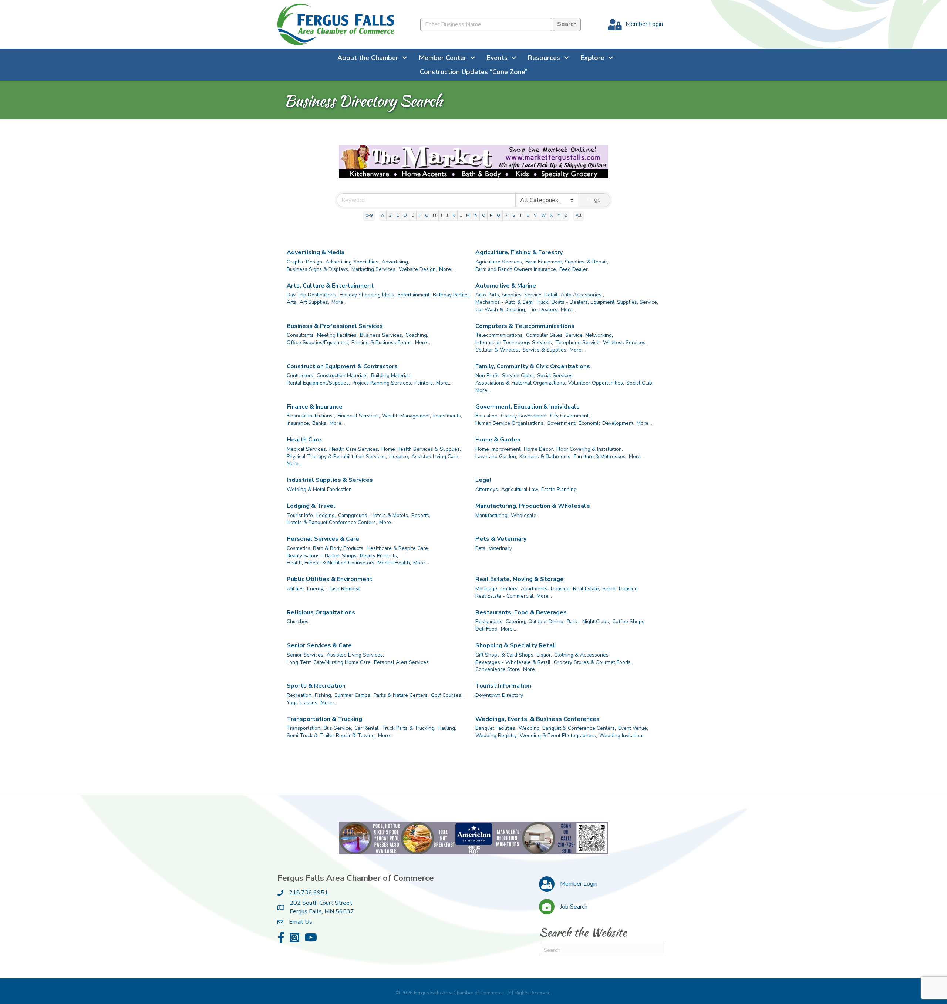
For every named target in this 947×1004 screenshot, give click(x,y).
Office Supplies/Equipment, (318, 342)
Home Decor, (539, 449)
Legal (483, 480)
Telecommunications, (499, 335)
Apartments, (535, 588)
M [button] (468, 215)
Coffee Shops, (629, 621)
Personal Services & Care (323, 539)
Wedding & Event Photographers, (558, 735)
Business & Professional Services (335, 326)
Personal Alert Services (401, 662)
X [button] (551, 215)
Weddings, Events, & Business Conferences (537, 719)
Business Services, (381, 335)
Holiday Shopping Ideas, (367, 294)
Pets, (480, 548)
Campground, (353, 515)
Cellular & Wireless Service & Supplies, (521, 349)
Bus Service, (338, 728)
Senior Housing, (620, 588)
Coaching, (416, 335)
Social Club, (639, 382)
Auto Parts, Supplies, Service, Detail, (517, 294)
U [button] (527, 215)
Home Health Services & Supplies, (421, 449)
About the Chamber (367, 57)
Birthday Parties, (451, 294)
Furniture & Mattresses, (600, 456)
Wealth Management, (406, 415)
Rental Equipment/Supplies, (318, 382)
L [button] (460, 215)
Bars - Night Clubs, (588, 621)
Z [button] (566, 215)
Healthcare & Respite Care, (398, 548)
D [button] (405, 215)
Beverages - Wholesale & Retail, (513, 662)
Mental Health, (394, 562)
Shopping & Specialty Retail (515, 645)
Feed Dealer (573, 269)
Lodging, (326, 515)
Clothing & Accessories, (582, 654)
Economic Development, (606, 423)
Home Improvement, (498, 449)
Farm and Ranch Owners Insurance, (516, 269)
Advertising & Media (315, 252)
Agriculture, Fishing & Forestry (519, 252)
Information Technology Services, (514, 342)
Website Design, (418, 269)
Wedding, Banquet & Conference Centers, (567, 728)
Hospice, (399, 456)
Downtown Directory (499, 695)
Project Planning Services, (382, 382)
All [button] (579, 215)
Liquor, (544, 654)
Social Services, (555, 375)
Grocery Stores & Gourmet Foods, (593, 662)
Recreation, (300, 695)
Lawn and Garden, (496, 456)
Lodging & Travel (311, 506)
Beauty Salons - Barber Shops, (322, 555)
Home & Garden (497, 440)
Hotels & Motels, (390, 515)
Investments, (447, 415)
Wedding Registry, (496, 735)
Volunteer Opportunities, (596, 382)
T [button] (520, 215)
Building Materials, (392, 375)
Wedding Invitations (622, 735)
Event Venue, (633, 728)
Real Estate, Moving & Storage (519, 579)
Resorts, (420, 515)
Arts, (292, 302)
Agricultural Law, (520, 489)
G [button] (426, 215)
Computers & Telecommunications (524, 326)
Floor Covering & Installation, (589, 449)
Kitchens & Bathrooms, (545, 456)
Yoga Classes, (303, 702)
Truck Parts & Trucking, (408, 728)
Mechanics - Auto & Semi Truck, (512, 302)
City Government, (570, 415)
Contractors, (300, 375)
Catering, (516, 621)
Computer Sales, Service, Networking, (569, 335)
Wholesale (523, 515)
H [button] (434, 215)
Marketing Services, (374, 269)
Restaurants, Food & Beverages (521, 612)
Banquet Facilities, (495, 728)
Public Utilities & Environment (330, 579)
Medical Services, (307, 449)
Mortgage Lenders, (497, 588)
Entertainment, (414, 294)
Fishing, (323, 695)
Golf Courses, (446, 695)
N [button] (476, 215)
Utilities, (296, 588)
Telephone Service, (578, 342)
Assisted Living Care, (435, 456)
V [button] (535, 215)
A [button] (382, 215)
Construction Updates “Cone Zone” (474, 71)
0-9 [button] (369, 215)
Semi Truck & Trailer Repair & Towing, (331, 735)
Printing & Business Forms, (382, 342)
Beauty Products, (379, 555)
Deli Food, (487, 628)
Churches (298, 621)
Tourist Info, (300, 515)
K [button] (453, 215)
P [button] (491, 215)
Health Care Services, (354, 449)
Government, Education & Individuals (527, 407)
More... (446, 269)
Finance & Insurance (315, 407)
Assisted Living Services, (355, 654)
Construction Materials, (343, 375)
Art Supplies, (314, 302)
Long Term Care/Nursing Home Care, (329, 662)
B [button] (389, 215)
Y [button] (558, 215)
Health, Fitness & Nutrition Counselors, (331, 562)
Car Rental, (367, 728)
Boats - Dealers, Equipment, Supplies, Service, (605, 302)
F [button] (419, 215)
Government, (561, 423)
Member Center (442, 57)
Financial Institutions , (311, 415)
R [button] (506, 215)
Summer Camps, (352, 695)
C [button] (397, 215)
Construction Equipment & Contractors (342, 366)
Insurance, (298, 423)
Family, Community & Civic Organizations (532, 366)
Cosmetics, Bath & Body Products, (325, 548)
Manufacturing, (492, 515)
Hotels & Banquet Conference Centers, (332, 522)
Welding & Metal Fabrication (319, 489)
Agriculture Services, (499, 261)
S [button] (513, 215)
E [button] (412, 215)
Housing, (561, 588)
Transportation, (304, 728)
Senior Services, (305, 654)
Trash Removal (343, 588)
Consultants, (301, 335)
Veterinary (500, 548)
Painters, (424, 382)
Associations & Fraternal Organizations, (520, 382)
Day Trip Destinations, (312, 294)
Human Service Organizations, (510, 423)
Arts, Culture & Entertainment (330, 286)
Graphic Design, (305, 261)
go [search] (597, 200)
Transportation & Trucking (324, 719)
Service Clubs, (518, 375)
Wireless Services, (625, 342)
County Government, (524, 415)
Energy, (315, 588)
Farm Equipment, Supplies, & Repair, (566, 261)
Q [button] (498, 215)
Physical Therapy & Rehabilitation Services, (337, 456)
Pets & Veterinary (500, 539)
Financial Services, (358, 415)
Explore (592, 57)
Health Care (304, 440)
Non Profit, (487, 375)
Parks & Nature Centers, (401, 695)
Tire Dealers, (543, 309)
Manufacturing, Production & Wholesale (532, 506)
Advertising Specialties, (353, 261)
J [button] (447, 215)
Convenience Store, (498, 669)
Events (497, 57)
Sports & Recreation (316, 686)
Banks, (319, 423)
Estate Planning (559, 489)
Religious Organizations (321, 612)
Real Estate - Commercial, (505, 596)
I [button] (441, 215)
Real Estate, (586, 588)
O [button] (483, 215)
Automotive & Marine (505, 286)
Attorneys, (487, 489)
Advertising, (395, 261)
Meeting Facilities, (337, 335)
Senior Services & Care (319, 645)
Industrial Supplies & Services (330, 480)
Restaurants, (489, 621)
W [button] (543, 215)
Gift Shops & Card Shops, (505, 654)
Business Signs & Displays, (318, 269)
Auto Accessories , (582, 294)
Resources (544, 57)
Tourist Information (503, 686)
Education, (487, 415)
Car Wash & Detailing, (500, 309)
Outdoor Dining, (546, 621)
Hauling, (447, 728)
